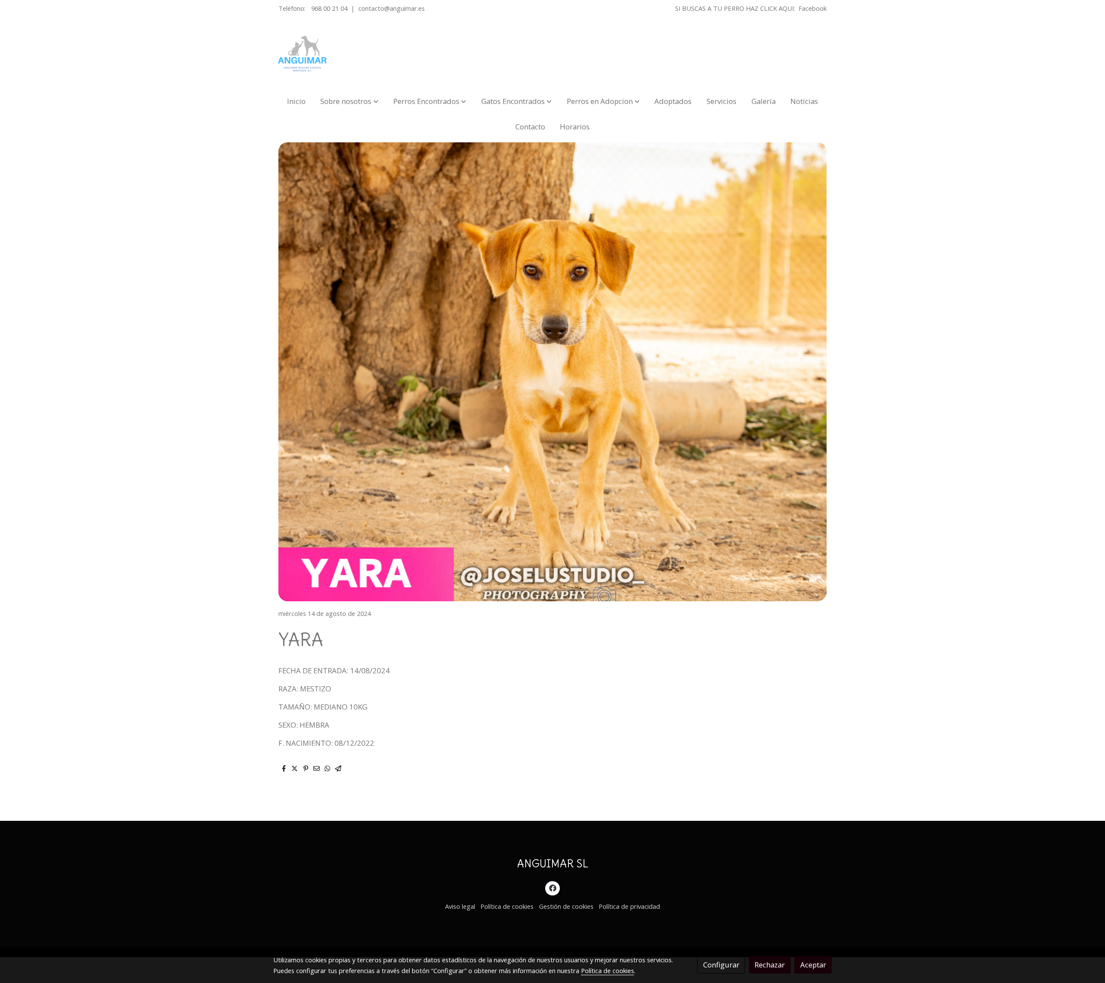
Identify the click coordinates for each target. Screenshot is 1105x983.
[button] (349, 101)
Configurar (721, 965)
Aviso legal (460, 906)
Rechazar (770, 965)
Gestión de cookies (566, 906)
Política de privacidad (629, 906)
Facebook (813, 8)
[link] (302, 54)
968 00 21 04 (329, 8)
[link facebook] (552, 887)
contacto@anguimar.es (391, 8)
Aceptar (813, 965)
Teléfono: (292, 8)
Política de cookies (507, 906)
